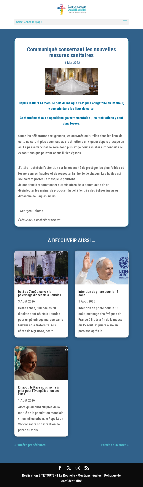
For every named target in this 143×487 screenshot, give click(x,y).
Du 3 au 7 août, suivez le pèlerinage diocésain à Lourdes (39, 293)
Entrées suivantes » (115, 445)
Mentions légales (90, 475)
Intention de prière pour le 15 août (98, 293)
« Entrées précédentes (30, 445)
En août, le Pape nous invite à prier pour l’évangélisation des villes (39, 390)
